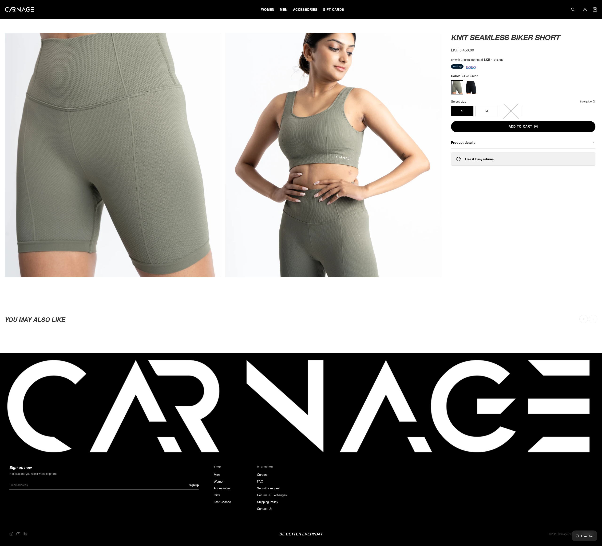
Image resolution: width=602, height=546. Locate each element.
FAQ (260, 481)
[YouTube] (18, 534)
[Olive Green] (457, 87)
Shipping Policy (267, 501)
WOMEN (267, 9)
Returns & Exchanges (272, 495)
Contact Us (264, 508)
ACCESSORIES (305, 9)
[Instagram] (11, 534)
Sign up (194, 485)
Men (217, 474)
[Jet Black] (471, 87)
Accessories (222, 488)
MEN (283, 9)
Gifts (217, 495)
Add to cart (520, 126)
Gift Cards (333, 9)
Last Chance (222, 501)
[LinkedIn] (25, 534)
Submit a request (268, 488)
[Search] (572, 9)
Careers (262, 474)
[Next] (593, 319)
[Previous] (583, 319)
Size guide (586, 101)
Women (219, 481)
